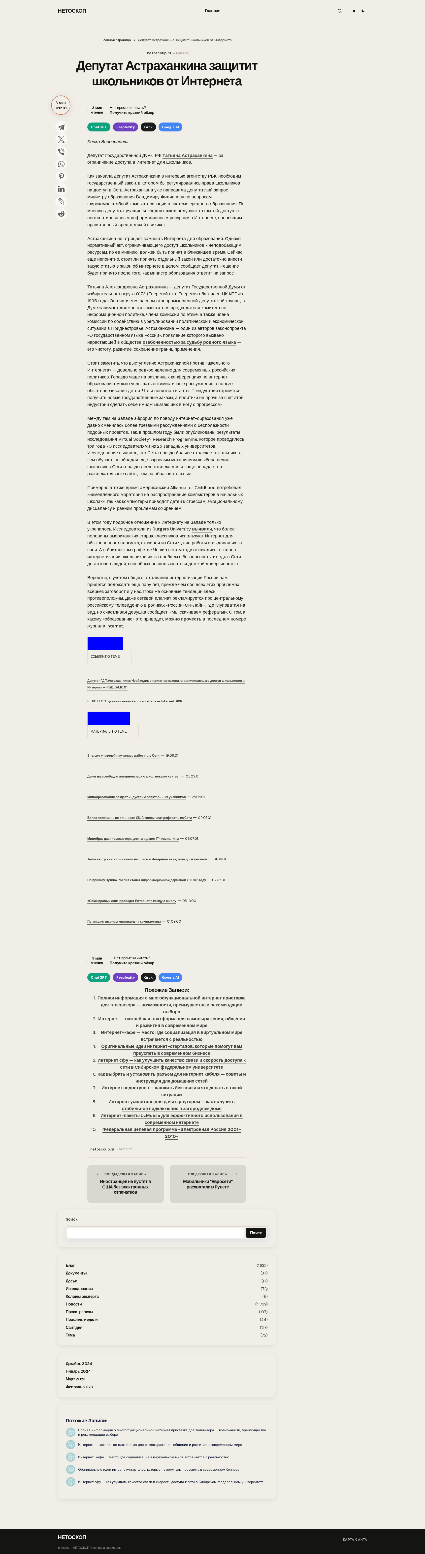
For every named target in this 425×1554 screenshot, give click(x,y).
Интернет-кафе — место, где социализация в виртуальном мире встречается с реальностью (171, 1035)
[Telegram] (61, 127)
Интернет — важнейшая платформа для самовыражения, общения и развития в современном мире (171, 1022)
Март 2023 (75, 1379)
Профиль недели (82, 1319)
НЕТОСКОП (72, 10)
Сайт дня (74, 1327)
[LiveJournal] (61, 201)
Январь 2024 (78, 1371)
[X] (61, 139)
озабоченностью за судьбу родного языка (189, 342)
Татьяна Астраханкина (188, 155)
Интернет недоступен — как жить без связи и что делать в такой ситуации (171, 1091)
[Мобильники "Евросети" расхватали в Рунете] (208, 1184)
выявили (202, 529)
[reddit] (61, 214)
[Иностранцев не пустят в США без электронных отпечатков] (125, 1184)
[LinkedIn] (61, 189)
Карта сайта (355, 1540)
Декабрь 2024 (79, 1363)
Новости (74, 1304)
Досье (71, 1281)
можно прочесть (183, 619)
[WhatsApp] (61, 164)
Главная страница (116, 40)
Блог (70, 1265)
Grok (148, 127)
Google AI (170, 127)
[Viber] (61, 152)
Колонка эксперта (82, 1296)
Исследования (79, 1288)
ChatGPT (99, 127)
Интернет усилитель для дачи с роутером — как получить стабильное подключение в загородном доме (171, 1105)
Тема (70, 1335)
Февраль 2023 (79, 1387)
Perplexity (125, 127)
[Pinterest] (61, 177)
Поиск (72, 1219)
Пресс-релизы (79, 1311)
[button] (339, 11)
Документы (76, 1273)
